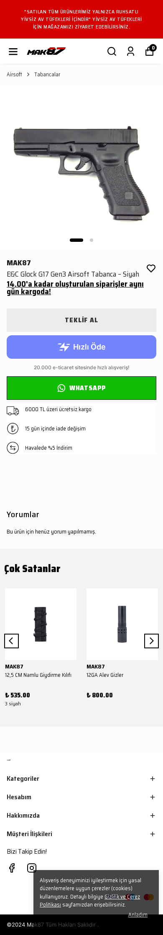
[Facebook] (12, 868)
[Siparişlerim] (130, 51)
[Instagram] (32, 868)
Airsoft (14, 74)
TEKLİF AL (81, 320)
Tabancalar (47, 74)
